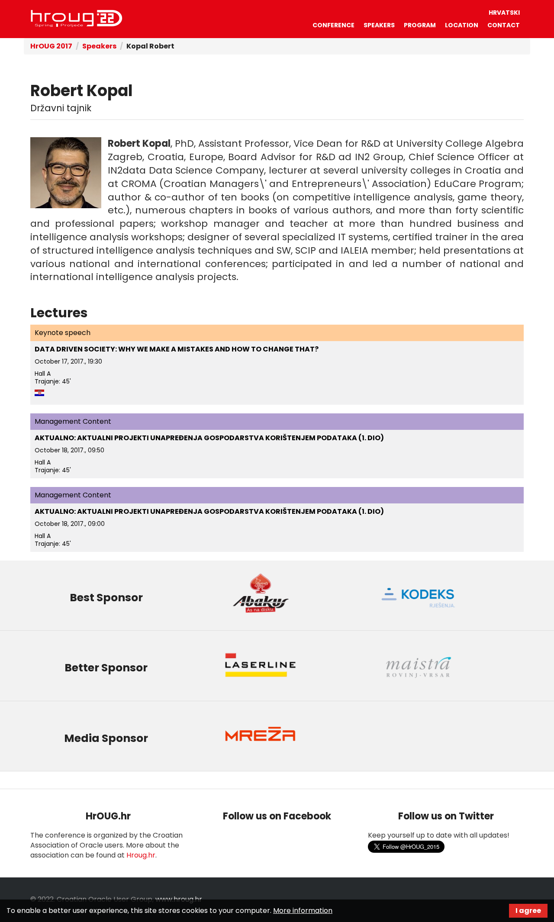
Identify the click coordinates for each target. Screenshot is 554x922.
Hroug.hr (140, 855)
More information (302, 911)
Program (420, 25)
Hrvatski (504, 12)
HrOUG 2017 (51, 46)
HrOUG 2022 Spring (76, 18)
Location (461, 25)
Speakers (379, 25)
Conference (333, 25)
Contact (503, 25)
